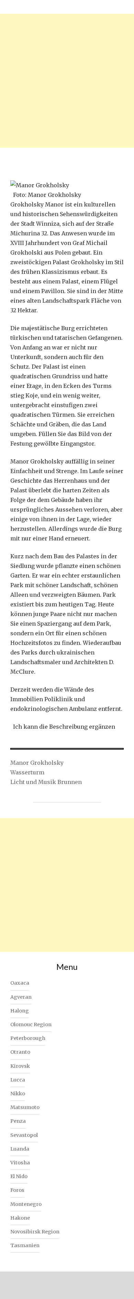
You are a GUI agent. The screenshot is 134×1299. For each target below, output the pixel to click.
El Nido (18, 1176)
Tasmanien (25, 1245)
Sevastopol (24, 1135)
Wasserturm (27, 772)
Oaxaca (19, 983)
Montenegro (26, 1204)
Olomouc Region (31, 1024)
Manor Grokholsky (37, 762)
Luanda (19, 1149)
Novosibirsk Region (34, 1232)
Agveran (21, 997)
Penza (18, 1121)
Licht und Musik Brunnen (46, 782)
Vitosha (20, 1163)
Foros (17, 1190)
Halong (19, 1011)
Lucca (17, 1080)
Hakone (20, 1218)
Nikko (17, 1093)
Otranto (20, 1052)
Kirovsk (20, 1066)
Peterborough (27, 1038)
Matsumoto (25, 1107)
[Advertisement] (67, 81)
